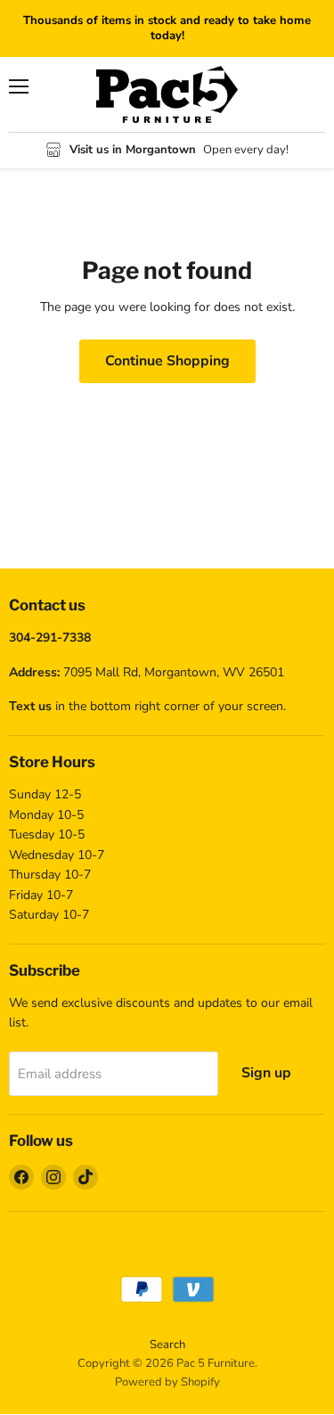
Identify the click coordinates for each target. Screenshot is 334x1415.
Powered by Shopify (167, 1382)
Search (167, 1345)
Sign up (266, 1073)
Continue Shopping (167, 361)
